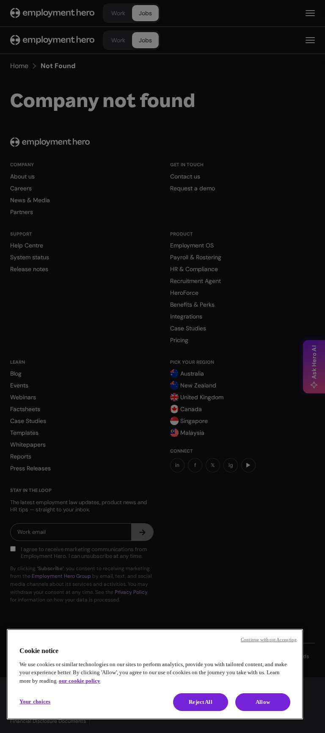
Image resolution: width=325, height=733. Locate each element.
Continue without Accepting (269, 639)
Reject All (200, 702)
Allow (263, 702)
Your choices (35, 701)
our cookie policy (79, 681)
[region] (155, 674)
